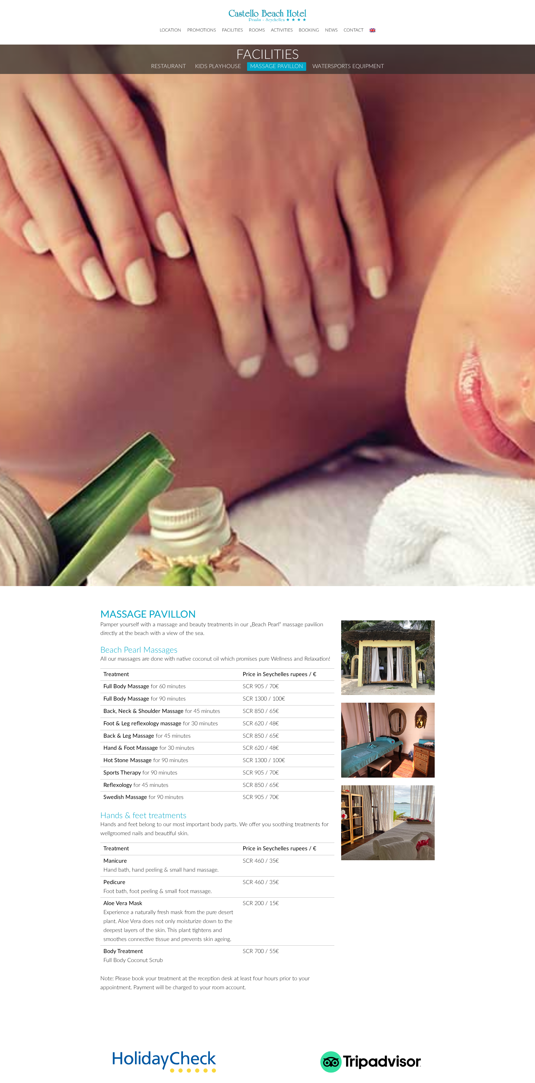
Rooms (257, 30)
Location (170, 30)
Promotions (201, 30)
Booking (309, 30)
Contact (353, 30)
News (331, 30)
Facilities (232, 30)
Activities (282, 30)
